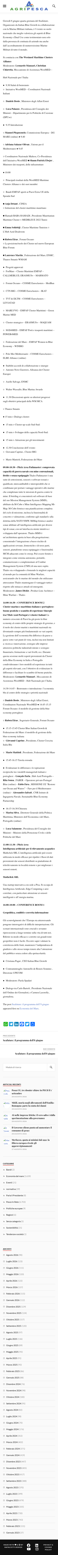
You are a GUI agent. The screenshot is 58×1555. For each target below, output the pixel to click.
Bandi (9, 1169)
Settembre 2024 (13, 1403)
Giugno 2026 (12, 1267)
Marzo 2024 (12, 1442)
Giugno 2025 (12, 1345)
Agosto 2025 (12, 1332)
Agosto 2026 (12, 1255)
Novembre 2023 (13, 1468)
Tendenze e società (14, 1234)
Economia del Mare (29, 1008)
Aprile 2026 (11, 1280)
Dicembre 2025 (13, 1306)
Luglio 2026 (11, 1261)
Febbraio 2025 (13, 1371)
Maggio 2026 (12, 1274)
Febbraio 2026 (13, 1293)
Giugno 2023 (12, 1500)
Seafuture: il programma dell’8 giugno (30, 1004)
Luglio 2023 (11, 1493)
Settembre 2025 (13, 1326)
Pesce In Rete (12, 1202)
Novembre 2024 (13, 1390)
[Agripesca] (29, 5)
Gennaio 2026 (12, 1300)
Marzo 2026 (12, 1287)
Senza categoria (13, 1221)
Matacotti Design (13, 1547)
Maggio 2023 (12, 1506)
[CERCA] (51, 1067)
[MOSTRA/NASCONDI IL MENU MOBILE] (4, 6)
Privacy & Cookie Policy (48, 1547)
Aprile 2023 (11, 1513)
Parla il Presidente (14, 1195)
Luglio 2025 (11, 1339)
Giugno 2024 (12, 1422)
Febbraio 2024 (13, 1448)
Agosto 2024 (12, 1410)
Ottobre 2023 (12, 1474)
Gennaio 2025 (12, 1377)
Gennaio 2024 (12, 1455)
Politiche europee (14, 1208)
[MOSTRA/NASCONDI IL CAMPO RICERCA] (53, 6)
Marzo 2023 (12, 1519)
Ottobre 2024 (12, 1397)
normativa (11, 1189)
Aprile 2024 (11, 1435)
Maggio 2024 (12, 1429)
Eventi (9, 1182)
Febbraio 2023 (13, 1526)
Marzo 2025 (12, 1364)
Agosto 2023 (12, 1487)
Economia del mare (15, 1176)
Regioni (9, 1214)
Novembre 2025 (13, 1313)
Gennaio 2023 (12, 1532)
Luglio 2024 (11, 1416)
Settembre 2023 (13, 1481)
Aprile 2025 (11, 1358)
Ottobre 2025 (12, 1319)
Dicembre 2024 (13, 1384)
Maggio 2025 (12, 1351)
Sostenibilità (12, 1227)
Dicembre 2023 (13, 1461)
